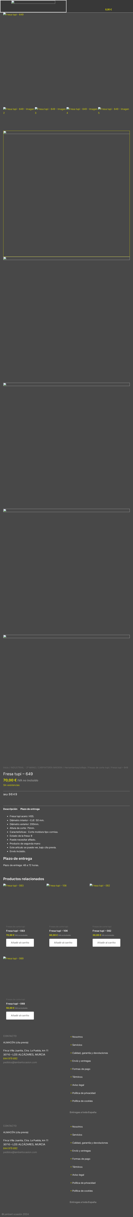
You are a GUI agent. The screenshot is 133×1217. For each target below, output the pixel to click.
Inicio (6, 767)
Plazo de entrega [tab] (30, 809)
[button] (120, 9)
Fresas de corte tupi (98, 767)
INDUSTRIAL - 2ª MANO (23, 767)
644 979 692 (10, 1058)
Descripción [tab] (10, 809)
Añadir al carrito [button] (20, 942)
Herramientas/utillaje (75, 767)
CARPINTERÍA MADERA (50, 767)
